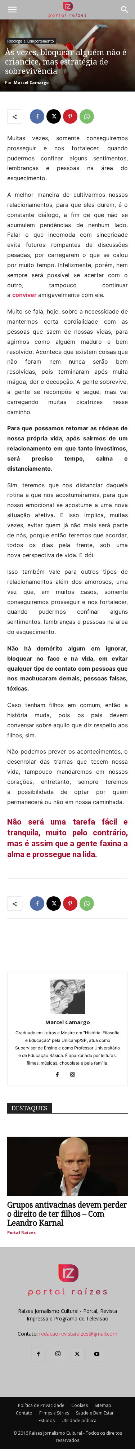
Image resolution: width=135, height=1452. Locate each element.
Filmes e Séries (54, 1413)
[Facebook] (37, 116)
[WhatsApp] (87, 116)
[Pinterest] (70, 116)
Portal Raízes (21, 1232)
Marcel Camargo (31, 82)
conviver (24, 294)
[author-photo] (67, 1012)
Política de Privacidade (41, 1405)
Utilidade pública (79, 1420)
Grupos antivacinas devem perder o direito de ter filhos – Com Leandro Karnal (67, 1213)
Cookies (79, 1405)
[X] (53, 116)
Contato (24, 1413)
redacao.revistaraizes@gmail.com (78, 1333)
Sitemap (103, 1405)
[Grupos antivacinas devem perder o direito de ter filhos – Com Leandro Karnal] (67, 1166)
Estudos (47, 1420)
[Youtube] (97, 1354)
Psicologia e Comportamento (30, 41)
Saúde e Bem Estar (95, 1413)
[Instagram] (75, 1075)
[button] (12, 9)
